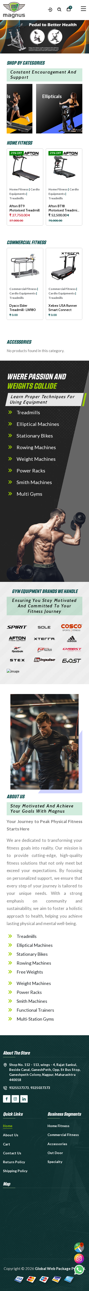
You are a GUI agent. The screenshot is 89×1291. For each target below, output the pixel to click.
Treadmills (16, 198)
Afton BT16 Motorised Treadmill (63, 208)
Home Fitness (19, 189)
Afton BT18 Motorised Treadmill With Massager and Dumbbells (24, 208)
